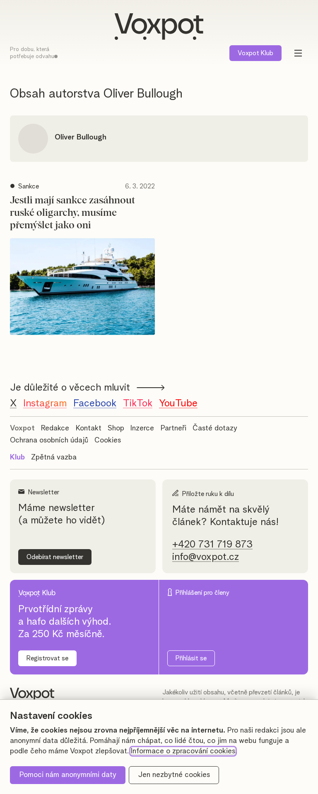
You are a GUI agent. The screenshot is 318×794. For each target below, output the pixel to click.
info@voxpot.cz (205, 557)
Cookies (107, 440)
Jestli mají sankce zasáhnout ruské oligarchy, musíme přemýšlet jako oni (72, 212)
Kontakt (88, 428)
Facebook (94, 403)
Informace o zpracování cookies (183, 751)
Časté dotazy (215, 428)
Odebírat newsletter (54, 557)
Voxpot (22, 428)
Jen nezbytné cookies (174, 775)
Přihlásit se (191, 658)
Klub (255, 53)
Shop (116, 428)
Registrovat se (47, 658)
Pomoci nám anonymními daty (67, 775)
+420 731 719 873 (212, 545)
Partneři (173, 428)
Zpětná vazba (54, 457)
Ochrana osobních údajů (49, 440)
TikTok (137, 403)
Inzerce (142, 428)
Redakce (55, 428)
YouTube (178, 403)
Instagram (45, 403)
